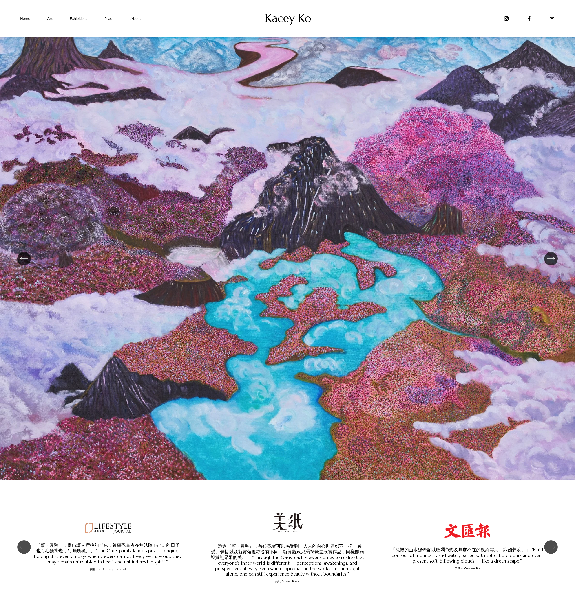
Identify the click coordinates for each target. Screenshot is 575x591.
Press (108, 18)
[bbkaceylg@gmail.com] (552, 18)
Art (50, 18)
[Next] (551, 258)
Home (25, 18)
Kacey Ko (288, 18)
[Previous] (24, 258)
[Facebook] (529, 18)
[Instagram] (506, 18)
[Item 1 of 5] (287, 258)
